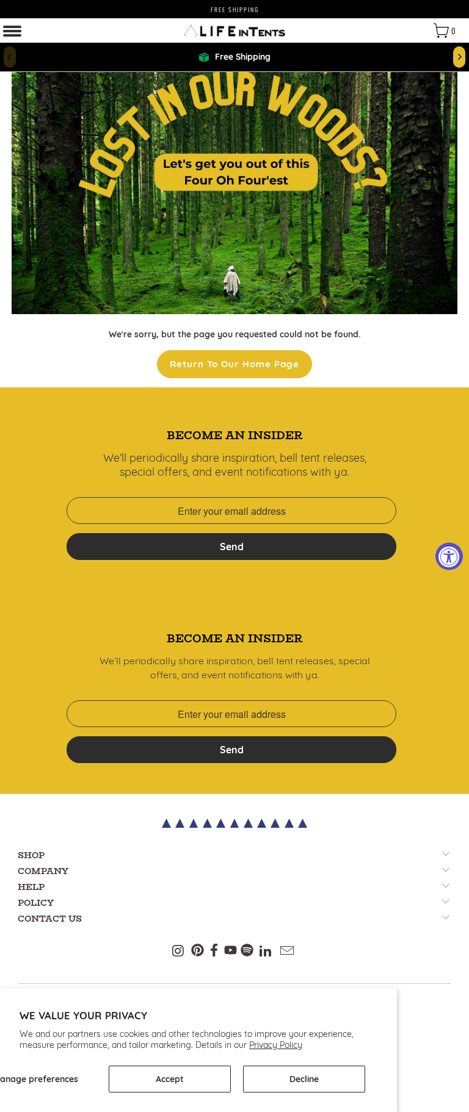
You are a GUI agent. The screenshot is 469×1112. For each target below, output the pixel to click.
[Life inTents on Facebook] (214, 952)
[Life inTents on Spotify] (247, 952)
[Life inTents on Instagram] (179, 952)
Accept (170, 1079)
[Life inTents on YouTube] (230, 952)
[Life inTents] (234, 30)
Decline (304, 1079)
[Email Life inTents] (287, 952)
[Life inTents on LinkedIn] (266, 952)
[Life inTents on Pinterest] (197, 952)
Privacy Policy (275, 1044)
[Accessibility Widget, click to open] (449, 556)
